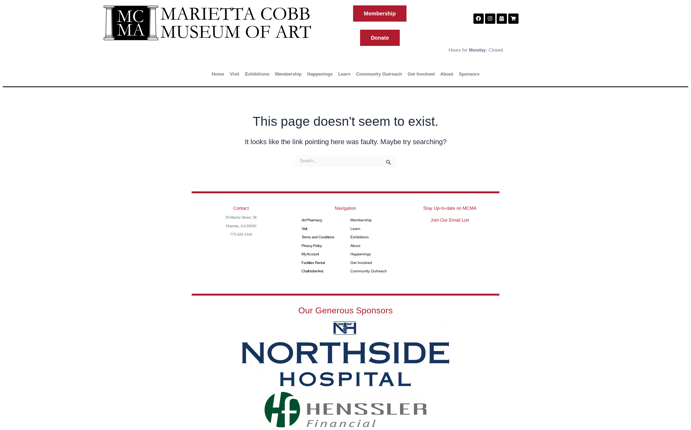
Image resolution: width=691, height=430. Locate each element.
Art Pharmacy (312, 220)
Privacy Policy (312, 245)
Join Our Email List (450, 220)
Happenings (320, 74)
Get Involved (421, 74)
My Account (310, 254)
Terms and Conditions (318, 237)
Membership (288, 74)
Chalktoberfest (312, 271)
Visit (234, 74)
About (446, 74)
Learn (344, 74)
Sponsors (469, 74)
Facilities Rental (313, 262)
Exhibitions (257, 74)
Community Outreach (379, 74)
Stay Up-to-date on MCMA (449, 208)
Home (218, 74)
